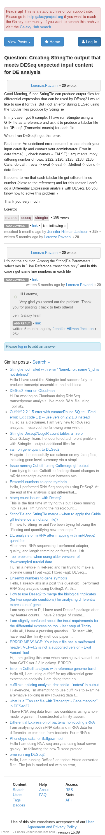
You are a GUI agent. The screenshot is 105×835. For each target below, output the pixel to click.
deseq (26, 218)
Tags (17, 800)
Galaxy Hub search (35, 27)
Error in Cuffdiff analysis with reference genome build (52, 668)
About (44, 790)
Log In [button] (91, 41)
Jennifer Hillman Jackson (67, 232)
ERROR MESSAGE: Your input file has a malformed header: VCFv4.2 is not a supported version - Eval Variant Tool (52, 647)
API (69, 800)
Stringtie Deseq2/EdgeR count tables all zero (46, 433)
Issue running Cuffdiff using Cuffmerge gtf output (49, 466)
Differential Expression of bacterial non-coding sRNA (52, 722)
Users (17, 795)
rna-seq (11, 218)
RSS (69, 790)
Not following (53, 226)
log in (22, 346)
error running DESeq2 (27, 754)
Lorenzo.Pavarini (44, 85)
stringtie (41, 218)
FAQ (42, 795)
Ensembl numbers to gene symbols (38, 482)
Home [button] (54, 41)
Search (18, 790)
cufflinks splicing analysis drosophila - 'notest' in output (54, 685)
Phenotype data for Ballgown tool (36, 738)
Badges (19, 805)
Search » (41, 362)
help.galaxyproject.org (45, 17)
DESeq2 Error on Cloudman (32, 391)
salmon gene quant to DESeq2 (34, 449)
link (35, 225)
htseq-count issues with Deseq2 (36, 498)
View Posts (18, 41)
